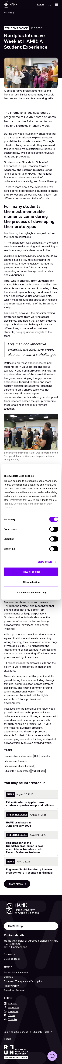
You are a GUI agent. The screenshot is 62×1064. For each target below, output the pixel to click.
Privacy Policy (11, 985)
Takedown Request (14, 990)
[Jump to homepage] (14, 4)
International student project (19, 766)
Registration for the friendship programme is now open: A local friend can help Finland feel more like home (24, 847)
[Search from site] (49, 4)
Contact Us (9, 954)
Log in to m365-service (16, 1032)
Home (11, 12)
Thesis (7, 1039)
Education (46, 756)
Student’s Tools (41, 1032)
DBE (36, 756)
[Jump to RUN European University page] (16, 1052)
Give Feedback (12, 958)
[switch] (53, 529)
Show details (45, 561)
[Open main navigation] (56, 4)
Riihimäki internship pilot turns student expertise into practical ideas (30, 804)
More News (16, 883)
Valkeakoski (38, 771)
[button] (52, 1056)
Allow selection (31, 582)
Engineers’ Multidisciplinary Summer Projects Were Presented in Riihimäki (29, 871)
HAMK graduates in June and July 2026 (18, 824)
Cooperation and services (18, 756)
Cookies (8, 977)
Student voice (16, 28)
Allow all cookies (31, 571)
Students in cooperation (17, 771)
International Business (16, 761)
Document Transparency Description (23, 981)
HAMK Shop (15, 926)
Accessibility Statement (16, 972)
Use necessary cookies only (31, 592)
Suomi (40, 4)
